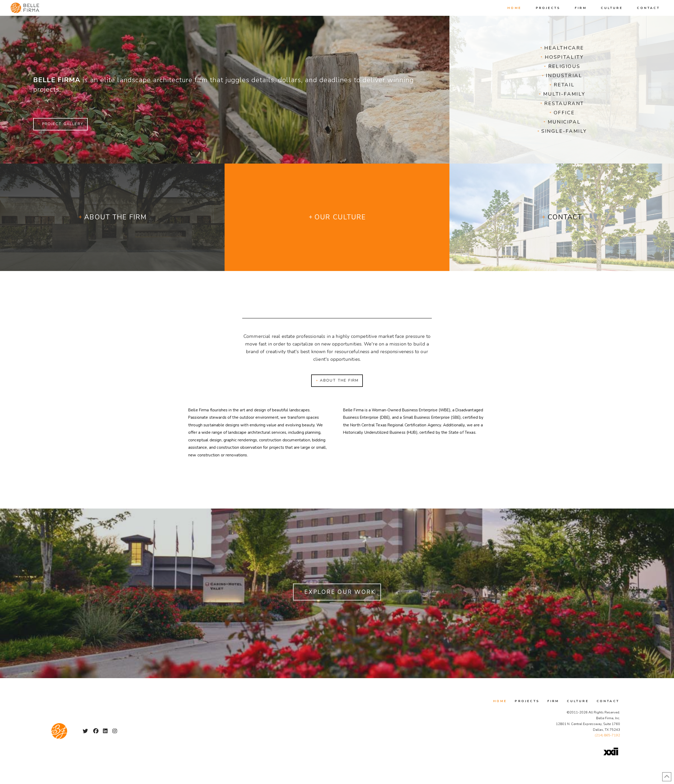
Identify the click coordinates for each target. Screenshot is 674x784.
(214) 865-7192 (607, 735)
